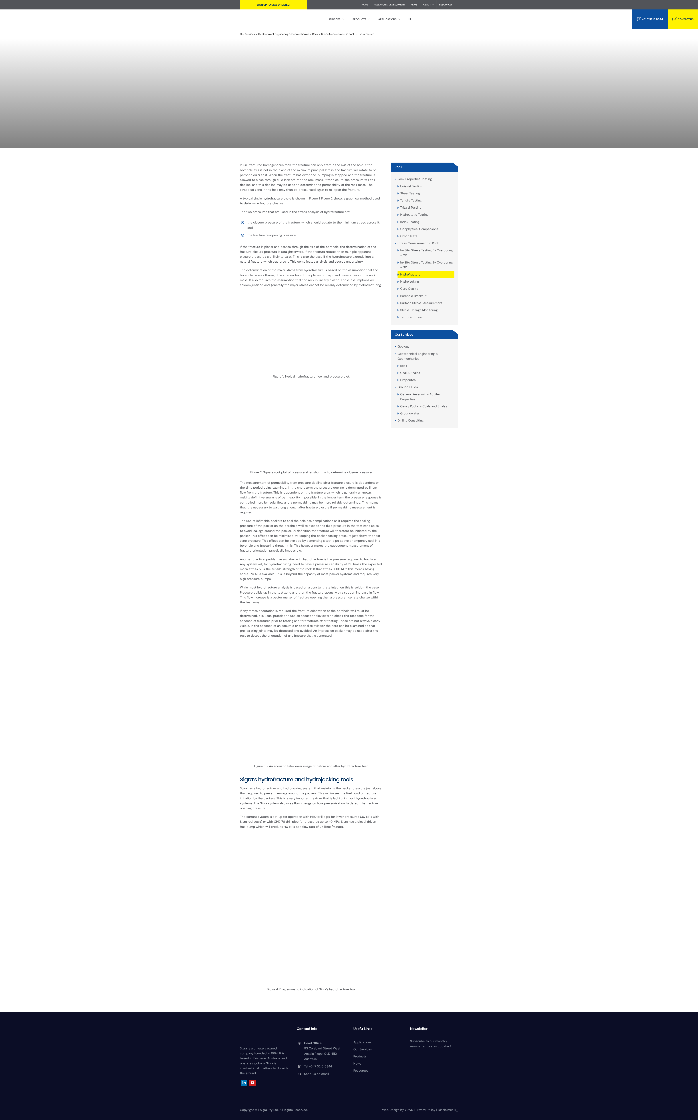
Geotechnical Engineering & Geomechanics (418, 356)
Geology (403, 346)
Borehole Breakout (413, 296)
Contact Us (685, 19)
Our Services (404, 334)
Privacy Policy (425, 1110)
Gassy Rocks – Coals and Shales (423, 406)
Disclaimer (445, 1110)
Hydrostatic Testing (414, 215)
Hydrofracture (410, 274)
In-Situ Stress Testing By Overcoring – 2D (426, 252)
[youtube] (252, 1083)
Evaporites (408, 380)
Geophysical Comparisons (419, 229)
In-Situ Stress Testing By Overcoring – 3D (426, 264)
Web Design (390, 1110)
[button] (410, 19)
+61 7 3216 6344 (652, 19)
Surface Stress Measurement (421, 303)
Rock (398, 167)
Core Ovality (409, 289)
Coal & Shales (410, 373)
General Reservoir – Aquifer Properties (420, 396)
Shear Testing (410, 193)
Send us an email (316, 1074)
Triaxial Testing (410, 207)
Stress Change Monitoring (419, 310)
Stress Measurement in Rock (418, 243)
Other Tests (408, 236)
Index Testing (409, 222)
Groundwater (409, 413)
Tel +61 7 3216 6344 (318, 1066)
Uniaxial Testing (411, 186)
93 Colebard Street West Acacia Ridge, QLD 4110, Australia (322, 1053)
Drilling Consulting (411, 420)
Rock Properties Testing (415, 179)
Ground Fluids (408, 387)
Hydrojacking (409, 281)
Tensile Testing (411, 200)
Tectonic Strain (411, 317)
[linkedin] (244, 1083)
